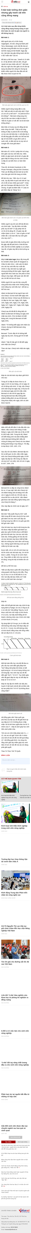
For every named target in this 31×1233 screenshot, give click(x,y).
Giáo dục (4, 831)
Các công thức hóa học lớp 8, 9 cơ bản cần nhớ (14, 1184)
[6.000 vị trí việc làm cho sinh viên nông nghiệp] (15, 1018)
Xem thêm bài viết (15, 1137)
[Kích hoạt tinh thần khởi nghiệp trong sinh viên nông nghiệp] (10, 787)
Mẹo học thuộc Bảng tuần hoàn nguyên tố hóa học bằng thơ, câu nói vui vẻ (14, 1173)
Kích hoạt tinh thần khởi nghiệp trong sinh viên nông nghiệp (9, 797)
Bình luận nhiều (22, 1142)
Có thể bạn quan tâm (11, 779)
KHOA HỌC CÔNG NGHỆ (8, 898)
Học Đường (5, 967)
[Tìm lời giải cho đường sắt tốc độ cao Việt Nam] (15, 949)
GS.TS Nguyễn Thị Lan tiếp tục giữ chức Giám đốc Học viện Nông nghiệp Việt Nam (15, 928)
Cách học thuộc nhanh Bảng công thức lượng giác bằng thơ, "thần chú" (14, 1166)
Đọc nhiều (8, 1142)
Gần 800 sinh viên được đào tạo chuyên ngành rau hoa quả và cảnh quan (14, 1128)
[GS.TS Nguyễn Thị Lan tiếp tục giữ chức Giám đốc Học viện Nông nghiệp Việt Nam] (15, 913)
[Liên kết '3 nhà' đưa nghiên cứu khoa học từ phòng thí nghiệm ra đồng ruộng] (15, 982)
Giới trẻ (5, 6)
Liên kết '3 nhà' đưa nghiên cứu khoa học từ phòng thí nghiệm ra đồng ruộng (14, 997)
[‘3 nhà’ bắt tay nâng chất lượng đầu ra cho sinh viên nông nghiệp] (15, 1050)
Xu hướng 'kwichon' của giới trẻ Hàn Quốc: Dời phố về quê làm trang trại (15, 1197)
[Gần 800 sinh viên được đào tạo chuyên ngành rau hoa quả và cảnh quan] (15, 1113)
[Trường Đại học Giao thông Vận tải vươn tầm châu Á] (15, 846)
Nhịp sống (4, 1099)
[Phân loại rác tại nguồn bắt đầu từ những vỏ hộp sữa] (15, 1081)
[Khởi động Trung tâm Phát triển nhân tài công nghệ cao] (15, 880)
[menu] (2, 1)
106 (4, 1186)
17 (19, 1167)
